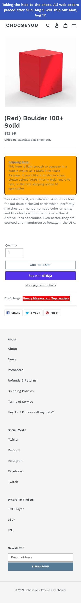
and (46, 298)
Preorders (15, 370)
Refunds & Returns (22, 380)
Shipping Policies (21, 391)
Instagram (15, 461)
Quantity (11, 245)
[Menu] (74, 25)
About (12, 349)
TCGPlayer (16, 509)
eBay (11, 519)
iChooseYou (21, 25)
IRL (10, 530)
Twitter (13, 439)
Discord (14, 450)
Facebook (15, 471)
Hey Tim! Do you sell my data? (31, 412)
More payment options (40, 285)
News (12, 359)
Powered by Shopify (53, 590)
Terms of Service (20, 401)
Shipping (10, 139)
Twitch (13, 482)
